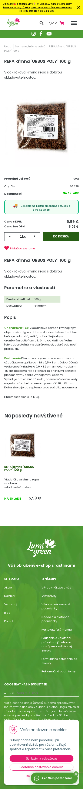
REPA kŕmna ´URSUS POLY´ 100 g (19, 468)
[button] (76, 773)
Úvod (7, 46)
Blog (7, 613)
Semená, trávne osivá (30, 46)
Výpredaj (10, 604)
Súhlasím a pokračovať (41, 758)
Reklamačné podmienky (59, 671)
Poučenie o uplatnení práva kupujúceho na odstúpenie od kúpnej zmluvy (57, 644)
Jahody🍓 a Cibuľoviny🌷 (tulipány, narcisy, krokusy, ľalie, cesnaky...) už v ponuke (37, 5)
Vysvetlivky (49, 596)
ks (24, 236)
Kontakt (9, 621)
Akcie (8, 588)
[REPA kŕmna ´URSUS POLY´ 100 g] (41, 127)
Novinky (9, 596)
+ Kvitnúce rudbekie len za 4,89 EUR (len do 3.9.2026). (45, 9)
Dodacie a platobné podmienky (55, 619)
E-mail (9, 693)
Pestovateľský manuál (57, 630)
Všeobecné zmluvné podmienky (56, 606)
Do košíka (61, 236)
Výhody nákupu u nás (56, 588)
